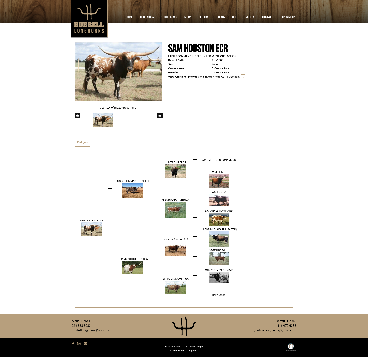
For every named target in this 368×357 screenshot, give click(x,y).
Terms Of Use (188, 346)
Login (200, 346)
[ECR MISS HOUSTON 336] (132, 267)
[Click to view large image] (118, 71)
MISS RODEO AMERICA (175, 199)
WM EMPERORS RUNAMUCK (219, 160)
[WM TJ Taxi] (219, 180)
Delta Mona (219, 295)
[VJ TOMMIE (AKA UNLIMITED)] (219, 238)
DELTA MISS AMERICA (175, 278)
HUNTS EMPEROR (175, 162)
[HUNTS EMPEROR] (175, 171)
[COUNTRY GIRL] (219, 258)
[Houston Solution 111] (175, 248)
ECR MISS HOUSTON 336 (221, 56)
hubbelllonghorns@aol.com (90, 330)
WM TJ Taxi (218, 172)
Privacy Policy (172, 346)
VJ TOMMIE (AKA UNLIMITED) (219, 229)
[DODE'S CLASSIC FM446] (219, 277)
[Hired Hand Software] (291, 349)
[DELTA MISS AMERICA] (175, 287)
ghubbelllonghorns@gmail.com (275, 330)
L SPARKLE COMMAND (219, 210)
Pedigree (82, 142)
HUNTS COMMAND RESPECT (185, 56)
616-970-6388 (286, 325)
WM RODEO (219, 192)
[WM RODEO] (219, 200)
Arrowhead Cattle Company (223, 76)
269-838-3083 (81, 325)
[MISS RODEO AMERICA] (175, 209)
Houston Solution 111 (175, 239)
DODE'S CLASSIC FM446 (218, 270)
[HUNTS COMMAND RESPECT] (132, 190)
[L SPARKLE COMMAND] (219, 219)
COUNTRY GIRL (218, 250)
